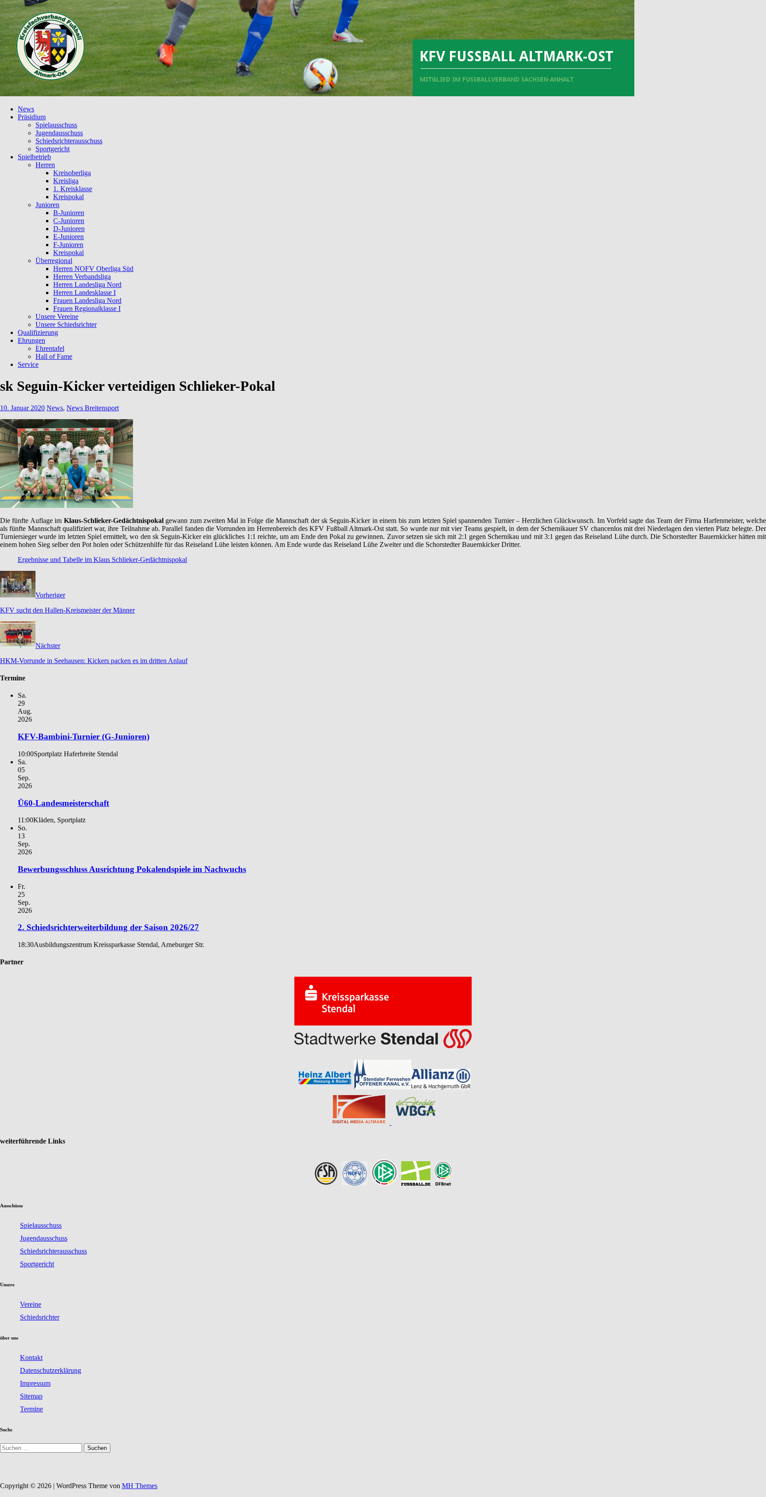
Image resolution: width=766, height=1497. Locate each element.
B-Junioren (68, 212)
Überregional (53, 260)
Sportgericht (52, 149)
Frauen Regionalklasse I (87, 308)
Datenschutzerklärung (50, 1370)
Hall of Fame (53, 356)
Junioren (47, 204)
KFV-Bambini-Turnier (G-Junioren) (83, 736)
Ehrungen (31, 340)
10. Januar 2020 (22, 408)
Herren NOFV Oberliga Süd (93, 268)
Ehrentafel (49, 348)
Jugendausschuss (59, 133)
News (26, 109)
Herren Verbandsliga (82, 276)
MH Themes (139, 1485)
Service (28, 364)
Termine (31, 1409)
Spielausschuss (56, 125)
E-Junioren (68, 236)
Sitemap (31, 1396)
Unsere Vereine (56, 316)
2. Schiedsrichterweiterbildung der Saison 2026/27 (108, 927)
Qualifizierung (38, 332)
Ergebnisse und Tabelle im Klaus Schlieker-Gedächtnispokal (102, 559)
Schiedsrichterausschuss (68, 141)
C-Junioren (68, 220)
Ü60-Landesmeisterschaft (63, 803)
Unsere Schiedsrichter (66, 324)
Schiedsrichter (39, 1317)
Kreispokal (68, 196)
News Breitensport (92, 408)
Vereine (30, 1304)
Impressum (35, 1383)
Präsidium (32, 117)
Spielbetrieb (34, 157)
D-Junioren (69, 228)
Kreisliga (65, 181)
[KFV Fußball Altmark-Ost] (317, 94)
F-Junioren (68, 244)
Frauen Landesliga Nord (87, 300)
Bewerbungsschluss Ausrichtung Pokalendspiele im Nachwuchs (132, 869)
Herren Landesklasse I (84, 292)
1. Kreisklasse (72, 189)
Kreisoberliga (72, 173)
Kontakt (31, 1357)
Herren (45, 165)
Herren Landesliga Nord (87, 284)
